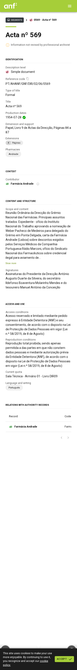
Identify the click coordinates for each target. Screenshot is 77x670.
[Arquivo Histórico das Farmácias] (10, 8)
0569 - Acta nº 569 (45, 19)
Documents (14, 20)
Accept (62, 658)
